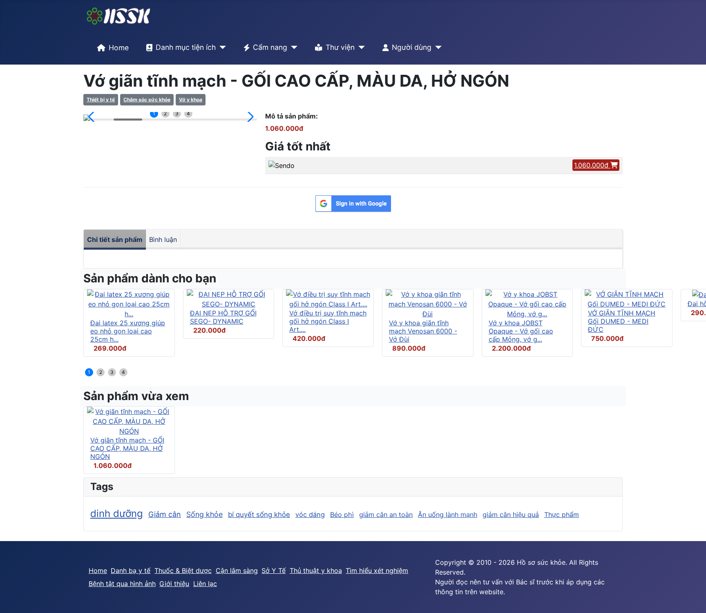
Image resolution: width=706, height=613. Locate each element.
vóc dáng (310, 514)
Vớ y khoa (190, 99)
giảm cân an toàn (386, 514)
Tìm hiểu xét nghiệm (377, 570)
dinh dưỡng (116, 513)
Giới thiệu (174, 583)
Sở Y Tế (273, 570)
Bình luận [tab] (163, 239)
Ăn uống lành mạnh (447, 514)
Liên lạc (205, 583)
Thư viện (340, 47)
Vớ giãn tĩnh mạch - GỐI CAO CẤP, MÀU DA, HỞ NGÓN (127, 448)
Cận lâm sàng (237, 570)
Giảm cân (164, 514)
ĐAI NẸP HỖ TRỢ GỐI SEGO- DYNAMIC (223, 317)
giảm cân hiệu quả (511, 514)
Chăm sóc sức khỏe (146, 99)
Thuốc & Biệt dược (183, 570)
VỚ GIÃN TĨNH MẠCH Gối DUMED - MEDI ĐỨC (621, 321)
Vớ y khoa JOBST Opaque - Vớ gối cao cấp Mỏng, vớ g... (521, 331)
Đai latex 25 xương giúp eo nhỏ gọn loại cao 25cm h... (127, 331)
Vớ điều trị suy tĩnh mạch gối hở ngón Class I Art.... (327, 321)
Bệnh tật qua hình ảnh (122, 583)
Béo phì (342, 514)
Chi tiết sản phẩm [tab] (115, 239)
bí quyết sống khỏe (259, 514)
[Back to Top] (691, 597)
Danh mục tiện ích (186, 47)
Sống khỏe (204, 514)
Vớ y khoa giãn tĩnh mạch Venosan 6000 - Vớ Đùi (423, 331)
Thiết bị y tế (101, 99)
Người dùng (411, 47)
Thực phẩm (561, 514)
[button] (92, 117)
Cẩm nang (270, 47)
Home (119, 47)
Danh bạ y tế (130, 570)
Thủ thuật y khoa (316, 570)
